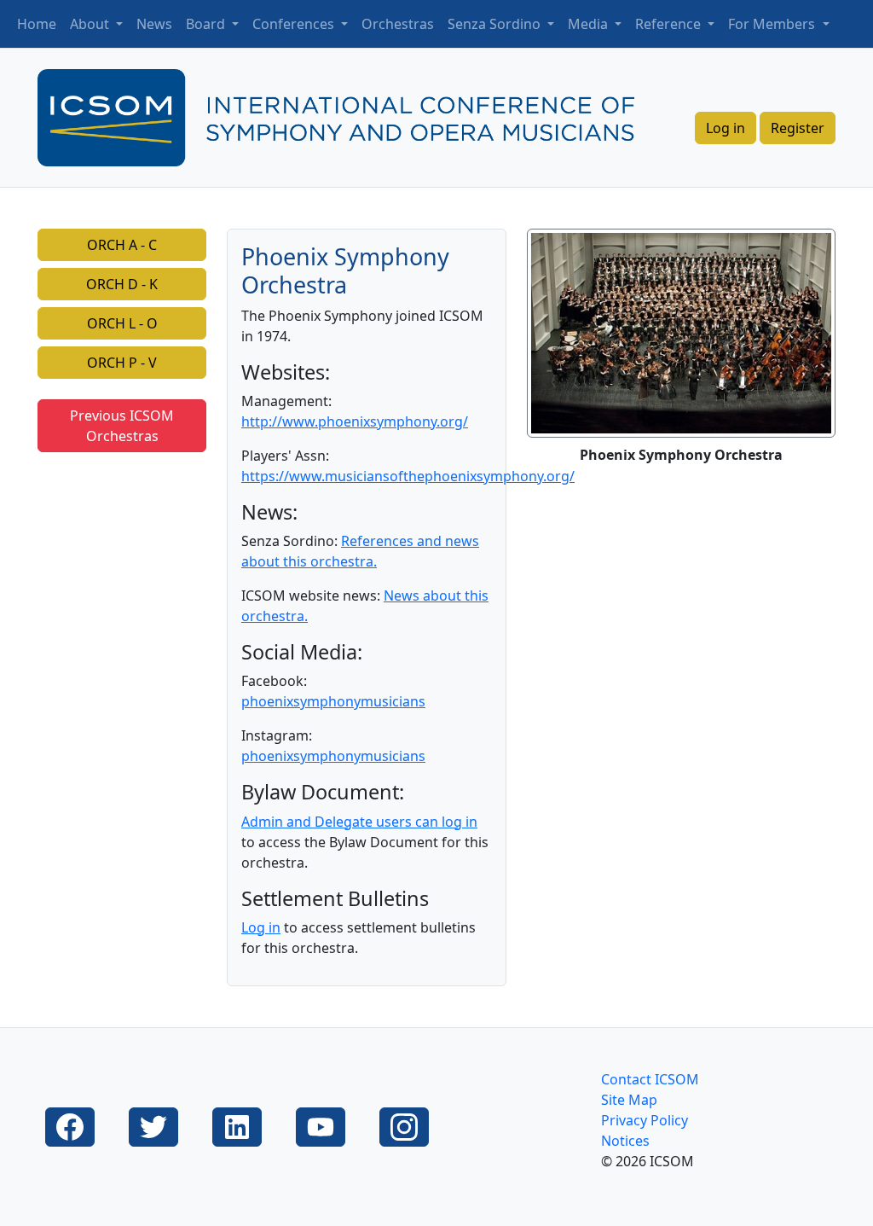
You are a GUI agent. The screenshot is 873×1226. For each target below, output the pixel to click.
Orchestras (397, 24)
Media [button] (589, 24)
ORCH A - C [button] (122, 244)
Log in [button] (725, 128)
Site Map (629, 1099)
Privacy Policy (644, 1120)
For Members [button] (773, 24)
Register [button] (797, 128)
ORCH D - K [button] (122, 284)
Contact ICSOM (650, 1079)
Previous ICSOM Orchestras (122, 425)
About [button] (91, 24)
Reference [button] (669, 24)
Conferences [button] (295, 24)
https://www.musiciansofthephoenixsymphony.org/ (408, 476)
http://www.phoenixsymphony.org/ (354, 421)
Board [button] (207, 24)
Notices (625, 1140)
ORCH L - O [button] (122, 323)
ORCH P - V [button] (122, 362)
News (154, 24)
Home (36, 24)
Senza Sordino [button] (496, 24)
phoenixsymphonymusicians (333, 701)
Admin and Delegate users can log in (359, 821)
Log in (260, 927)
